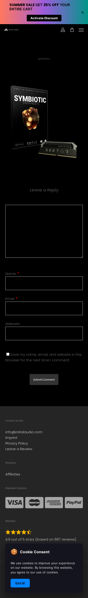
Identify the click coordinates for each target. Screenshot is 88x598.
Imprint (11, 437)
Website (12, 323)
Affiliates (12, 474)
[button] (81, 29)
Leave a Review (18, 448)
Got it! (20, 583)
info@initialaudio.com (23, 432)
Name (12, 273)
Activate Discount (44, 18)
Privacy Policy (16, 443)
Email (11, 298)
